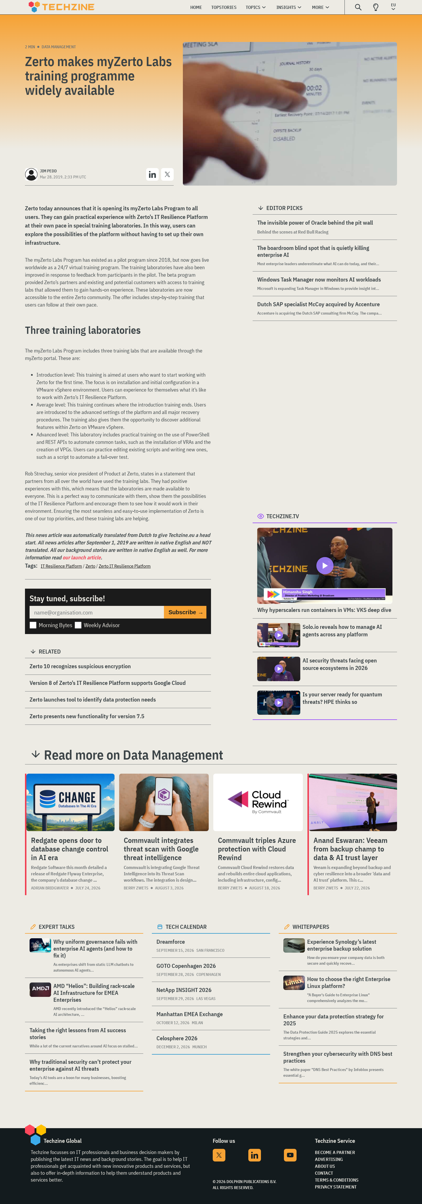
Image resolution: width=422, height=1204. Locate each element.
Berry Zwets (136, 888)
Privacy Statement (336, 1187)
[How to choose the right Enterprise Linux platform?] (294, 989)
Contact (324, 1173)
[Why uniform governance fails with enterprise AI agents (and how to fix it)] (40, 955)
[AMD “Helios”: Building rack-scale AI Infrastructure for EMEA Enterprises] (40, 1000)
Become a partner (335, 1152)
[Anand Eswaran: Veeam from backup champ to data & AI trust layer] (353, 802)
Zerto (90, 566)
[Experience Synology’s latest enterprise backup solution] (294, 952)
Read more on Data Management (133, 755)
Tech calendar (186, 927)
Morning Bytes (55, 625)
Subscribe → (186, 612)
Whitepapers (311, 927)
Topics (253, 7)
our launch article (82, 557)
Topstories (224, 7)
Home (196, 7)
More (318, 7)
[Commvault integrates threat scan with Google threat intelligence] (164, 802)
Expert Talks (57, 927)
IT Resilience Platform (61, 566)
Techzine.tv (282, 516)
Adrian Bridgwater (50, 888)
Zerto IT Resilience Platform (125, 566)
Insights (286, 7)
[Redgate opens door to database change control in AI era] (70, 802)
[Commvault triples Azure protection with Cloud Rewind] (258, 802)
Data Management (59, 46)
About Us (325, 1166)
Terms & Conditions (337, 1180)
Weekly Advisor (102, 625)
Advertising (329, 1159)
